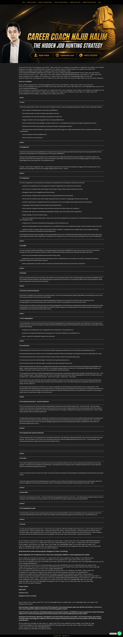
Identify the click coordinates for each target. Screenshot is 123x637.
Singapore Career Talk (75, 2)
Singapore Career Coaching (89, 2)
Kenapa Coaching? (31, 2)
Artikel (99, 2)
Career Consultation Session (61, 2)
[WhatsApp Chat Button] (119, 633)
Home (23, 2)
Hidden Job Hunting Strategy (45, 2)
